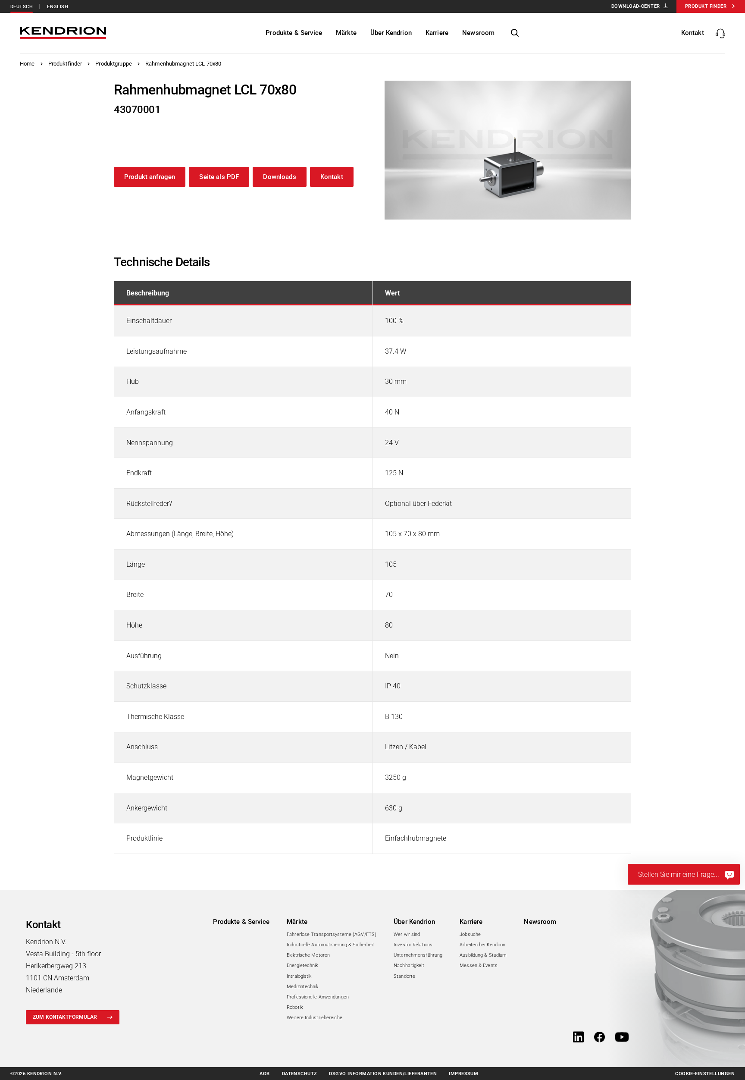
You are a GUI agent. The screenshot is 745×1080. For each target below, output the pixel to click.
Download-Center (635, 6)
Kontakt (331, 177)
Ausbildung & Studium (483, 955)
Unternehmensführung (418, 955)
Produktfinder (65, 63)
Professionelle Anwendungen (318, 997)
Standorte (404, 976)
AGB (264, 1074)
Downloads (279, 177)
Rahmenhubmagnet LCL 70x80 (183, 63)
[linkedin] (578, 1037)
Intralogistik (299, 976)
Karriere (471, 922)
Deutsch (21, 6)
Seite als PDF (219, 177)
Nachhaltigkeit (409, 965)
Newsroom (540, 922)
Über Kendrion (414, 922)
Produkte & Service (241, 922)
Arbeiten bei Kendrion (482, 945)
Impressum (463, 1074)
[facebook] (599, 1037)
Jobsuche (470, 934)
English (57, 6)
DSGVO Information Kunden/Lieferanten (383, 1074)
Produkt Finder (705, 6)
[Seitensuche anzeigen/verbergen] (514, 33)
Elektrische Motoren (308, 955)
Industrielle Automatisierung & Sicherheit (331, 945)
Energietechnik (302, 965)
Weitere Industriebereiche (314, 1017)
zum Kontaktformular (65, 1017)
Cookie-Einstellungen (705, 1074)
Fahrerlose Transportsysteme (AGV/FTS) (331, 934)
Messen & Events (479, 965)
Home (27, 63)
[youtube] (622, 1037)
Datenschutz (299, 1074)
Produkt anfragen (149, 177)
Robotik (295, 1007)
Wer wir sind (407, 934)
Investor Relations (413, 945)
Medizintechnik (303, 986)
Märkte (297, 922)
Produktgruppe (113, 63)
